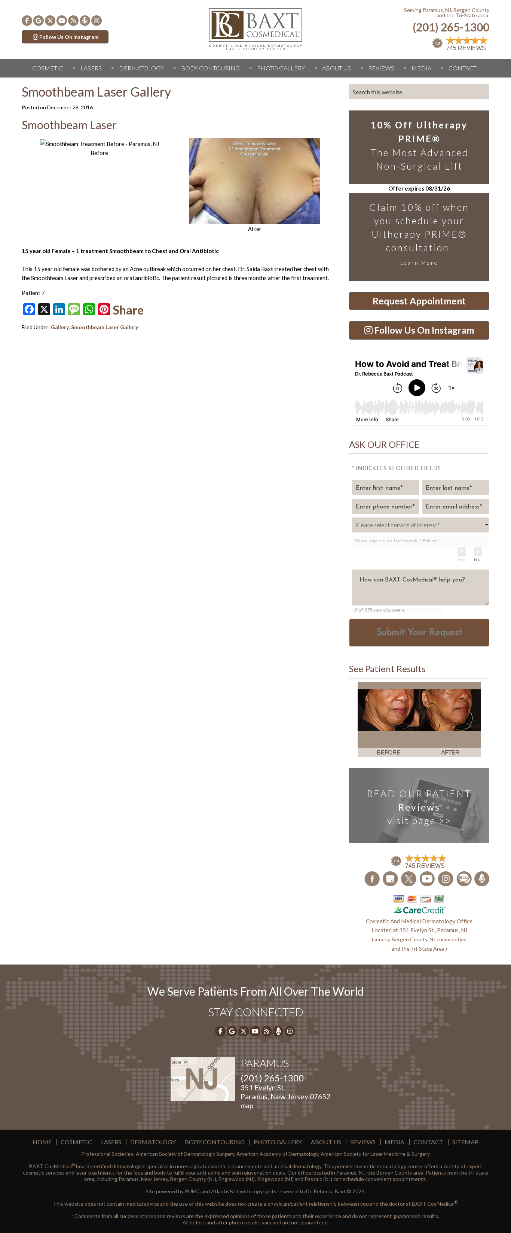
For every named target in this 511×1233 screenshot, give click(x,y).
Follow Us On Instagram (69, 37)
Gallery (60, 327)
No (477, 560)
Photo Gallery (281, 68)
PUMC (192, 1191)
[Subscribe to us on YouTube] (61, 20)
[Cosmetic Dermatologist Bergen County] (255, 28)
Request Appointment (419, 300)
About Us (336, 68)
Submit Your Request (419, 632)
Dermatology (141, 68)
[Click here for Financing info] (419, 904)
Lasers (91, 68)
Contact (463, 68)
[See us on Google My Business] (390, 878)
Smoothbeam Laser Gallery (104, 327)
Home (42, 1142)
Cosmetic (47, 68)
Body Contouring (210, 68)
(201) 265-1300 (451, 27)
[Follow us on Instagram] (96, 20)
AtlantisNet (225, 1191)
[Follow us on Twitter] (50, 20)
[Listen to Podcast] (85, 20)
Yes (461, 560)
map (247, 1105)
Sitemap (465, 1142)
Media (421, 68)
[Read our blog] (73, 20)
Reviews (381, 68)
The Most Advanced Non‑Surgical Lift (419, 145)
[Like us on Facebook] (27, 20)
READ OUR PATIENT (419, 807)
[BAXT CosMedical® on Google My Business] (38, 20)
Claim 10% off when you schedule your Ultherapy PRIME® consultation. (419, 233)
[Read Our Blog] (464, 878)
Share (128, 310)
